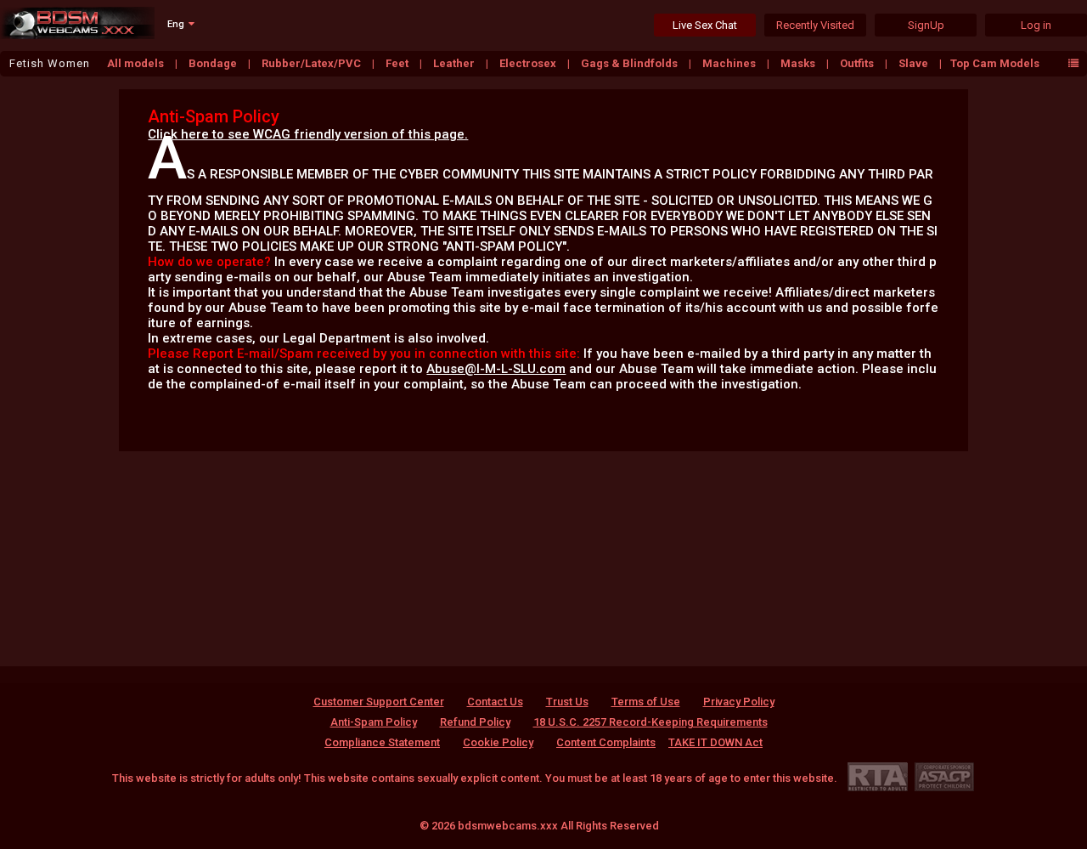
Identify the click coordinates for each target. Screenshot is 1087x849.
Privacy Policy (738, 701)
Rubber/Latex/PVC (312, 63)
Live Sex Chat (705, 25)
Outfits (858, 63)
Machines (730, 63)
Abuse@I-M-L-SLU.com (496, 368)
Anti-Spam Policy (373, 722)
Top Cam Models (994, 63)
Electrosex (529, 63)
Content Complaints (606, 742)
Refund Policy (475, 722)
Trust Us (567, 701)
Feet (398, 63)
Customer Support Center (378, 701)
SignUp (926, 25)
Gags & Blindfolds (630, 63)
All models (136, 63)
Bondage (214, 63)
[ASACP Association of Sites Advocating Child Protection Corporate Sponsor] (944, 776)
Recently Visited (815, 25)
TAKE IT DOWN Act (715, 742)
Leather (455, 63)
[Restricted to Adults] (878, 776)
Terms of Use (645, 701)
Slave (914, 63)
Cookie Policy (498, 742)
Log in (1036, 25)
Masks (799, 63)
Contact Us (495, 701)
